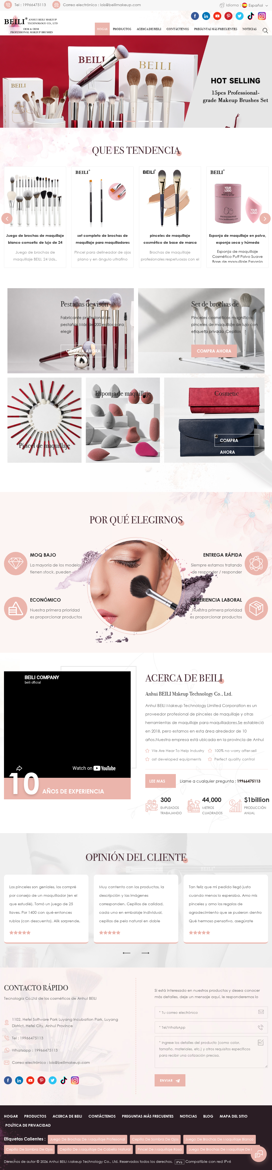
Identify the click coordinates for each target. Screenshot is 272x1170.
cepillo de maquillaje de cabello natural (95, 1149)
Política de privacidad (28, 1125)
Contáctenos (178, 29)
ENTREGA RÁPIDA (222, 555)
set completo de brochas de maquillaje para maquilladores (35, 239)
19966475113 (34, 5)
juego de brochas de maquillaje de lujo (223, 1149)
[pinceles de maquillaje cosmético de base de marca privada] (102, 197)
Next (265, 218)
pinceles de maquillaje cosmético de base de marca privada (102, 239)
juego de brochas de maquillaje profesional (87, 1139)
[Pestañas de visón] (70, 330)
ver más (31, 257)
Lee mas (157, 781)
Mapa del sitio (234, 1116)
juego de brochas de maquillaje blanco (219, 1139)
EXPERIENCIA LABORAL (216, 600)
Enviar (166, 1080)
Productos (122, 29)
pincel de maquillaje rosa (160, 1149)
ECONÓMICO (45, 600)
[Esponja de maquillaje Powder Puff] (123, 420)
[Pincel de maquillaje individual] (44, 420)
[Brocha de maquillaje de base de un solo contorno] (237, 197)
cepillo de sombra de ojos (155, 1139)
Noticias (250, 29)
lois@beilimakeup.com (120, 5)
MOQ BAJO (43, 555)
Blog (208, 1116)
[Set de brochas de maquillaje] (201, 330)
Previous (6, 218)
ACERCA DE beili (67, 1116)
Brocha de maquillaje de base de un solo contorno (237, 239)
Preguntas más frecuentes (215, 29)
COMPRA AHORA (83, 351)
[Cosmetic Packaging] (214, 420)
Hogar (102, 29)
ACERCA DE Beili (149, 29)
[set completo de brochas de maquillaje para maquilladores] (35, 197)
